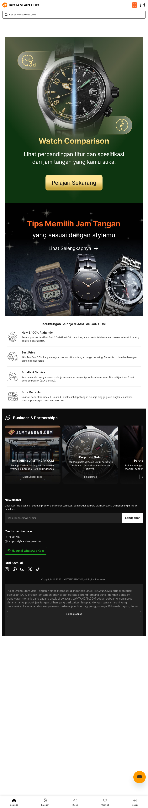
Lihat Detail (90, 476)
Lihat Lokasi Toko (33, 476)
